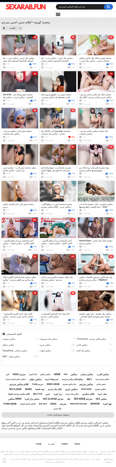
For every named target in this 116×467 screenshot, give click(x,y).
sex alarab (15, 389)
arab (57, 374)
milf (89, 379)
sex (65, 374)
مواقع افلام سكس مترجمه (72, 379)
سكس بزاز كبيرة (32, 399)
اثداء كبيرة (33, 374)
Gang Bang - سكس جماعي (20, 350)
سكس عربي (57, 345)
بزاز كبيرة (58, 394)
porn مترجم (37, 384)
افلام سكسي (88, 394)
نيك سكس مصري (69, 384)
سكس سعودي (20, 339)
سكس (74, 374)
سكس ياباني (94, 345)
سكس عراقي (45, 374)
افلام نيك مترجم (55, 389)
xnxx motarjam (78, 404)
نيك (68, 398)
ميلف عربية (102, 394)
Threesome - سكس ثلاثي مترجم (94, 339)
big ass (43, 404)
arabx (28, 389)
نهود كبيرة (107, 403)
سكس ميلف (35, 379)
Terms (64, 444)
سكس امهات (57, 350)
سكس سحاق (20, 345)
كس (7, 374)
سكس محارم (87, 374)
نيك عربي (57, 408)
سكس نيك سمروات (57, 339)
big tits (37, 394)
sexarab (95, 403)
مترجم (63, 403)
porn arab (9, 403)
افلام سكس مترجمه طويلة (19, 394)
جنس (48, 394)
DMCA (77, 444)
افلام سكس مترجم (19, 384)
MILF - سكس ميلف (20, 356)
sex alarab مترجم (53, 398)
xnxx (53, 403)
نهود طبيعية (39, 389)
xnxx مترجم (19, 374)
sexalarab (86, 389)
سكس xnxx (14, 398)
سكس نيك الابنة (94, 350)
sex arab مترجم (83, 398)
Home (38, 444)
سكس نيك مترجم (72, 394)
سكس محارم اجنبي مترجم (16, 379)
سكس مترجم (86, 384)
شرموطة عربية (51, 379)
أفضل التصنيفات (14, 334)
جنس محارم (101, 384)
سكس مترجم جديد (102, 379)
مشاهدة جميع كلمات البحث (58, 415)
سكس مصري (100, 389)
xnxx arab (53, 384)
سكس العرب (103, 374)
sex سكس (101, 398)
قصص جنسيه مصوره (27, 404)
